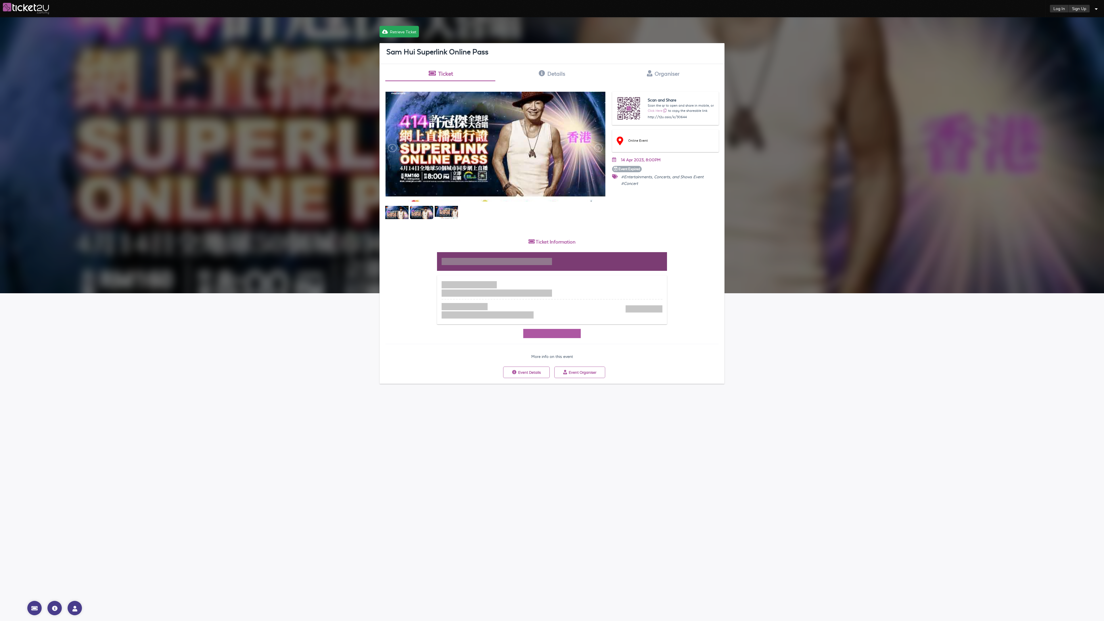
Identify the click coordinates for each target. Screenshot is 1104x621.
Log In (1059, 8)
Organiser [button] (667, 73)
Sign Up (1079, 8)
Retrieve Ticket (403, 32)
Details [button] (556, 73)
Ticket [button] (445, 73)
